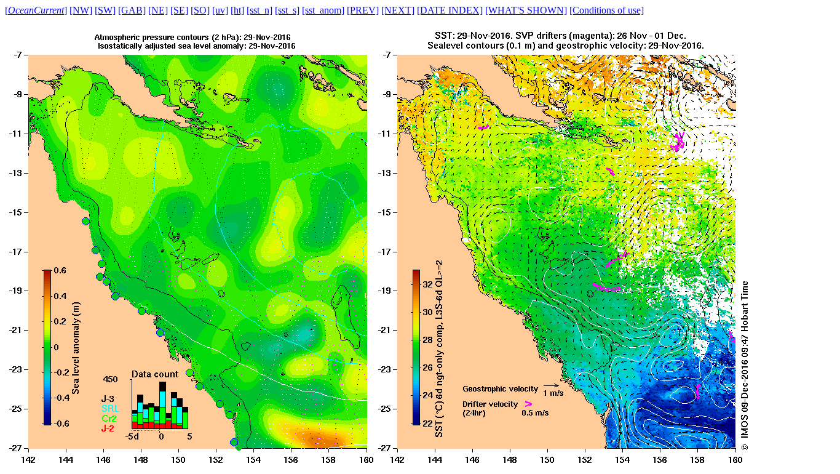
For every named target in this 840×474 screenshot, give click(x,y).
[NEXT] (397, 10)
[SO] (200, 10)
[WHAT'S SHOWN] (526, 10)
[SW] (105, 10)
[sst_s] (287, 10)
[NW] (80, 10)
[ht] (237, 10)
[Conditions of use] (606, 10)
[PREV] (363, 10)
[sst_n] (259, 10)
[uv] (220, 10)
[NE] (158, 10)
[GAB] (132, 10)
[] (36, 10)
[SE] (179, 10)
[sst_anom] (323, 10)
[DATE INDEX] (450, 10)
